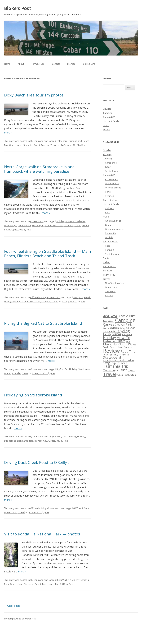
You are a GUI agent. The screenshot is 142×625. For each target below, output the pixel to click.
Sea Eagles (37, 225)
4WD (75, 297)
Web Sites (130, 375)
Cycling (124, 330)
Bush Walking (63, 579)
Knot (128, 341)
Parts (108, 191)
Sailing (106, 262)
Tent (123, 369)
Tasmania (110, 291)
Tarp (113, 363)
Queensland (36, 140)
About (21, 63)
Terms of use (38, 63)
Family (107, 334)
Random (128, 347)
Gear (107, 166)
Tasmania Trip (115, 366)
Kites (107, 245)
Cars (86, 508)
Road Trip (128, 351)
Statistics (107, 270)
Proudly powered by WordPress (20, 618)
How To (123, 337)
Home (7, 63)
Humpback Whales (75, 221)
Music (106, 125)
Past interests (110, 241)
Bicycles (107, 108)
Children (109, 208)
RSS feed (71, 63)
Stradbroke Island (54, 225)
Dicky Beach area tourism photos (34, 95)
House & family (111, 121)
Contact (56, 63)
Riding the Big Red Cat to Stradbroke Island (43, 323)
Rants (106, 258)
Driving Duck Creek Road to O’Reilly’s (36, 462)
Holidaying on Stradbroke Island (33, 394)
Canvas (108, 324)
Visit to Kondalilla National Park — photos (42, 533)
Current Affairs (110, 331)
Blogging (107, 154)
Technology (109, 274)
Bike (132, 315)
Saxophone (123, 355)
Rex (83, 145)
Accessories (111, 179)
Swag (106, 363)
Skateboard (112, 357)
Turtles (85, 225)
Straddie (68, 225)
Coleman (130, 327)
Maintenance (112, 183)
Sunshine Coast (31, 145)
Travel (54, 145)
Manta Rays (10, 225)
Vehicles (109, 195)
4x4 (81, 297)
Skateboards (112, 254)
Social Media (109, 266)
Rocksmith (110, 233)
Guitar (108, 224)
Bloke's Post (17, 8)
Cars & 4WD (109, 117)
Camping (71, 436)
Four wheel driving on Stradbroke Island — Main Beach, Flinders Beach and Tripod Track (47, 253)
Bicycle (122, 315)
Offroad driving (38, 297)
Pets (107, 212)
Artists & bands (113, 220)
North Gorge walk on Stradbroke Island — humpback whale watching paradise (41, 169)
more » (8, 132)
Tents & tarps (112, 171)
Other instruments (114, 229)
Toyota (131, 370)
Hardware (127, 334)
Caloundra (62, 140)
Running (109, 249)
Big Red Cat (62, 369)
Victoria (109, 295)
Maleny (75, 579)
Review (111, 350)
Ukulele (109, 237)
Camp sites (111, 162)
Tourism (45, 145)
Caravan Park (123, 324)
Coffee (122, 328)
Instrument (110, 341)
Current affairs (110, 200)
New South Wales (114, 283)
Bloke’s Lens (89, 63)
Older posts (12, 605)
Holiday (60, 221)
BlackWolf (108, 321)
